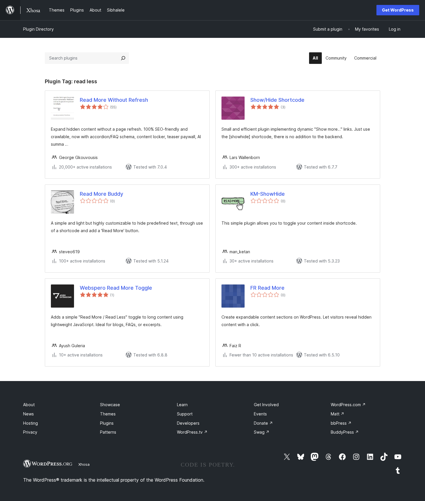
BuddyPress (345, 432)
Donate (263, 423)
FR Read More (267, 288)
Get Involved (266, 404)
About (29, 404)
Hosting (30, 423)
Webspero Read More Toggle (116, 288)
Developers (188, 423)
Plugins (107, 423)
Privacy (30, 432)
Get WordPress (398, 10)
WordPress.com (348, 404)
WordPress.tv (192, 432)
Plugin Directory (38, 29)
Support (185, 413)
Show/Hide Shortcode (277, 100)
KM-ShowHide (267, 194)
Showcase (110, 404)
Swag (261, 432)
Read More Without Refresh (114, 100)
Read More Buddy (101, 194)
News (28, 413)
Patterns (108, 432)
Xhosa (84, 464)
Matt (337, 413)
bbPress (341, 423)
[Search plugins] (123, 58)
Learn (182, 404)
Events (260, 413)
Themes (108, 413)
